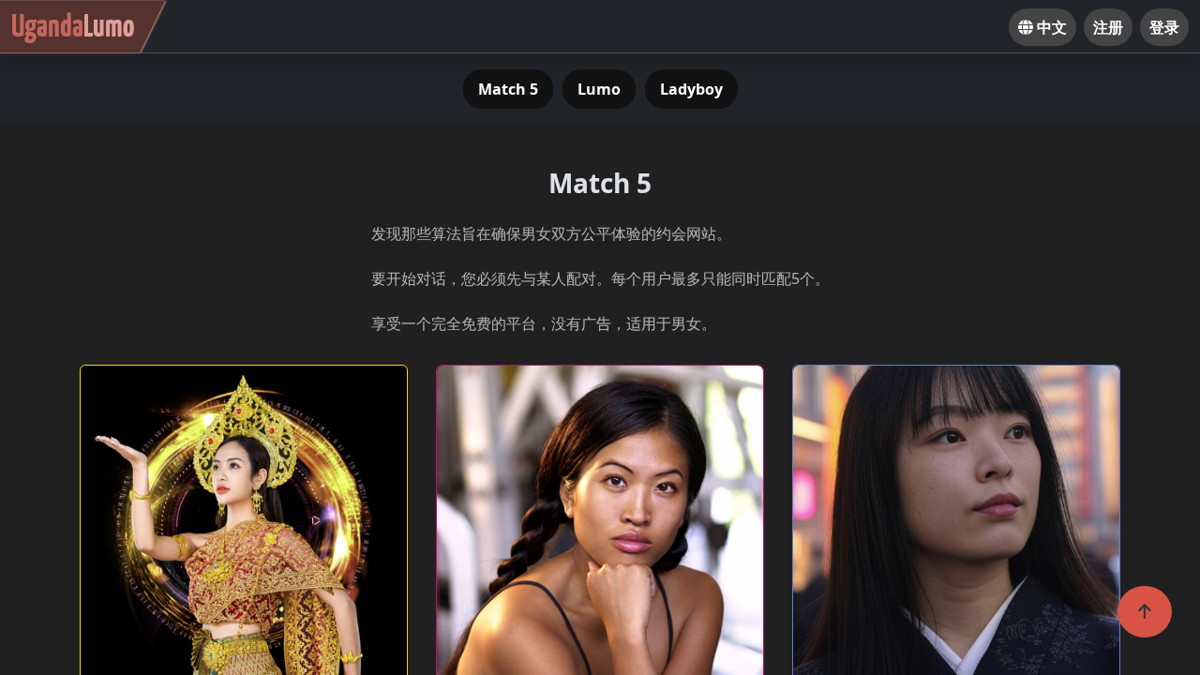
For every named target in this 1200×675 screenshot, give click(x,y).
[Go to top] (1145, 612)
